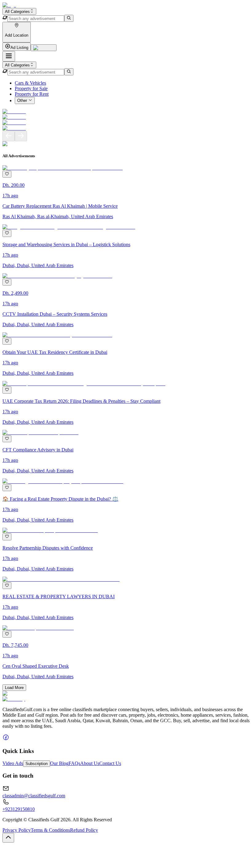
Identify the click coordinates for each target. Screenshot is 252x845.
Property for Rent (32, 94)
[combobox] (19, 11)
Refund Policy (84, 830)
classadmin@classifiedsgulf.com (33, 795)
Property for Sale (31, 88)
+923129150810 (18, 809)
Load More (14, 687)
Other (22, 100)
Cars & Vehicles (30, 83)
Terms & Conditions (50, 830)
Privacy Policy (16, 830)
